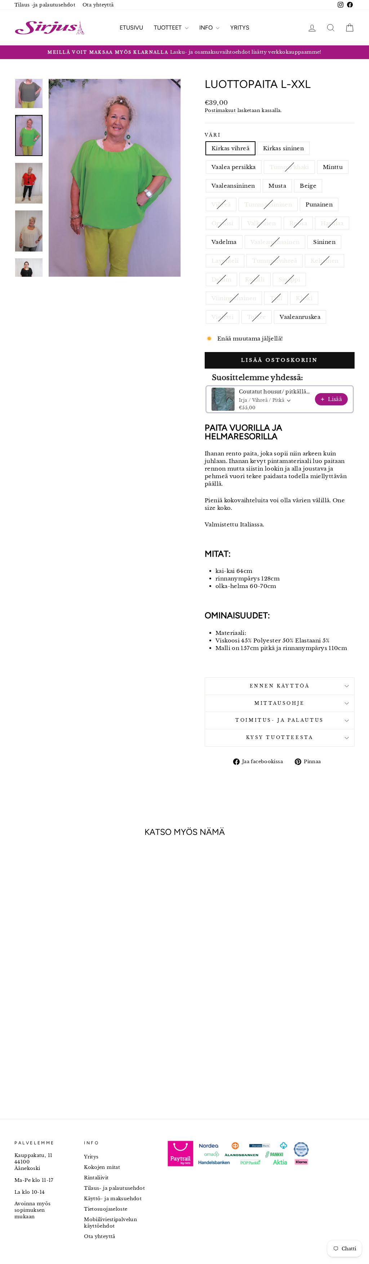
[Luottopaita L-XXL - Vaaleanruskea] (78, 1022)
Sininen (324, 242)
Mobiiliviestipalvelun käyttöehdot (110, 1223)
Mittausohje (279, 703)
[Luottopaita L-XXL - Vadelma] (88, 1005)
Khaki (304, 298)
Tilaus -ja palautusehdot (44, 5)
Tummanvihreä (274, 260)
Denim (221, 279)
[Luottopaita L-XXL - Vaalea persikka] (39, 997)
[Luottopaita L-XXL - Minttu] (58, 997)
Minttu (333, 167)
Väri (213, 135)
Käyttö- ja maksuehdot (113, 1198)
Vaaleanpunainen (275, 242)
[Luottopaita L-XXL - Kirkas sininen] (29, 997)
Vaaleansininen (233, 185)
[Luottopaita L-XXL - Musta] (78, 997)
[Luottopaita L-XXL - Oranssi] (49, 1005)
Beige (308, 185)
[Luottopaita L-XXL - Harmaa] (78, 1005)
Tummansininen (268, 204)
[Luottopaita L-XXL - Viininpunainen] (29, 1022)
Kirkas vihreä (230, 148)
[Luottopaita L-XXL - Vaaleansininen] (68, 997)
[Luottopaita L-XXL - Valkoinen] (58, 1005)
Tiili (276, 298)
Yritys (239, 27)
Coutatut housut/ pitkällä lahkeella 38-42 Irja (275, 391)
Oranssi (223, 223)
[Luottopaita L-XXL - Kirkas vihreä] (20, 997)
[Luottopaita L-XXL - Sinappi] (88, 1013)
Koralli (255, 279)
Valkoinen (261, 223)
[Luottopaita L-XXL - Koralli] (78, 1013)
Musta (277, 185)
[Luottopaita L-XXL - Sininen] (29, 1013)
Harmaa (332, 223)
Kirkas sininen (283, 148)
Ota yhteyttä (98, 5)
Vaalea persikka (234, 167)
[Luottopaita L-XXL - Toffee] (68, 1022)
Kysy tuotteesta (280, 737)
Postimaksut (221, 110)
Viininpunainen (234, 298)
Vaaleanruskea (300, 316)
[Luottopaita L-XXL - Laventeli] (39, 1013)
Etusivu (131, 27)
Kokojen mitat (102, 1167)
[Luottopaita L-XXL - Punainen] (39, 1005)
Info (206, 27)
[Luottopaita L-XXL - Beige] (88, 997)
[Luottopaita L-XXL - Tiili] (39, 1022)
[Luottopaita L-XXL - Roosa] (68, 1005)
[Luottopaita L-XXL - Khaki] (49, 1022)
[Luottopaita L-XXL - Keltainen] (58, 1013)
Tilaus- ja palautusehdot (114, 1188)
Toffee (256, 316)
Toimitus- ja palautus (279, 720)
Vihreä (221, 204)
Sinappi (290, 279)
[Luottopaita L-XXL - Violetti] (58, 1022)
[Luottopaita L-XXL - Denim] (68, 1013)
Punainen (319, 204)
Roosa (298, 223)
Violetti (223, 316)
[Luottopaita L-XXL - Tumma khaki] (49, 997)
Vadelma (224, 242)
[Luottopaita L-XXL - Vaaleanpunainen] (20, 1013)
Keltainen (324, 260)
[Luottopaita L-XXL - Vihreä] (20, 1005)
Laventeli (225, 260)
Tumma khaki (289, 167)
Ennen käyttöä (280, 686)
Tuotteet (168, 27)
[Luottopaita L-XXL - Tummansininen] (29, 1005)
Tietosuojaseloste (105, 1209)
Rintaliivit (96, 1177)
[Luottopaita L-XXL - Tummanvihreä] (49, 1013)
